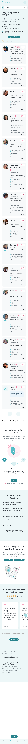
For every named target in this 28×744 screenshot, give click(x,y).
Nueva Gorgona (6, 672)
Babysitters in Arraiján (8, 653)
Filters (24, 7)
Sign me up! (14, 639)
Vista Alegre (11, 659)
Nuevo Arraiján (6, 668)
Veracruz (4, 659)
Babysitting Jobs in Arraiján (9, 651)
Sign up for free (14, 37)
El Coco (13, 668)
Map (15, 736)
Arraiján (4, 666)
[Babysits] (6, 2)
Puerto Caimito (13, 670)
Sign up (14, 480)
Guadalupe (5, 670)
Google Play (20, 560)
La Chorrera (10, 666)
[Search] (3, 7)
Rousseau (22, 659)
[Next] (18, 414)
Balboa (17, 659)
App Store (9, 560)
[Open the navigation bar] (24, 2)
